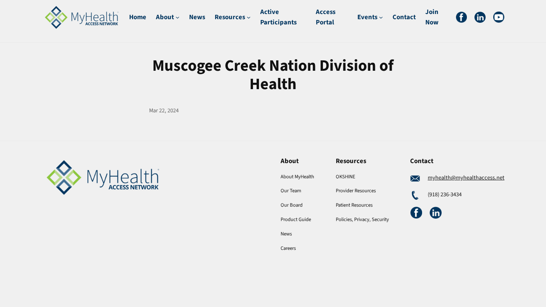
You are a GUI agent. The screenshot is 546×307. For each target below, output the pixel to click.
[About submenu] (177, 17)
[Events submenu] (381, 17)
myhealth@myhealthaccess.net (466, 177)
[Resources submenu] (249, 17)
